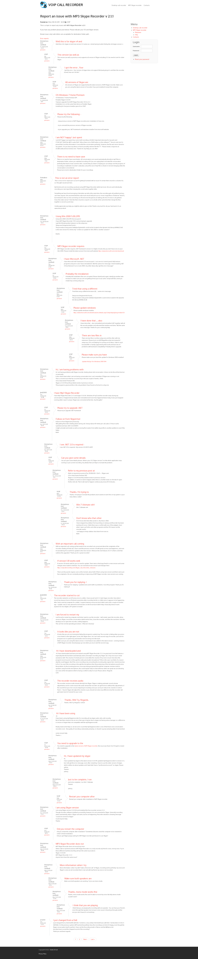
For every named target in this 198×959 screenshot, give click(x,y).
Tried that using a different (84, 288)
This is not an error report (66, 178)
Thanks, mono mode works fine (82, 891)
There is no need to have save (71, 156)
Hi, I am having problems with (70, 369)
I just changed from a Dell (65, 920)
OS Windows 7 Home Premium (70, 95)
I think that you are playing (85, 905)
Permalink (42, 50)
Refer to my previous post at (81, 470)
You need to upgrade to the (70, 743)
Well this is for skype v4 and (69, 41)
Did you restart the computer (70, 829)
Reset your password (142, 59)
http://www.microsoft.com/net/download (111, 251)
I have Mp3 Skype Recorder (67, 393)
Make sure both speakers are (78, 878)
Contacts (147, 5)
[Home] (43, 7)
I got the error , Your (73, 67)
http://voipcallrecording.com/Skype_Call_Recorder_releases (76, 568)
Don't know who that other (89, 518)
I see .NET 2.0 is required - (72, 444)
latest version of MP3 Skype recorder (86, 746)
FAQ (136, 35)
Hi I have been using (65, 713)
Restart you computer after (82, 796)
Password (136, 50)
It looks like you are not (68, 631)
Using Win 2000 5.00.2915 (68, 216)
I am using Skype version (67, 807)
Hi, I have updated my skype (77, 756)
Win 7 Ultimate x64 (85, 504)
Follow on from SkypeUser (68, 419)
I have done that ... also (91, 320)
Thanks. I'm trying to (79, 492)
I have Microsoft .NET (74, 258)
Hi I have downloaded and (68, 650)
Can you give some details (73, 457)
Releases (138, 32)
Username (136, 46)
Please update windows (85, 307)
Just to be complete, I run (80, 779)
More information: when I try (73, 865)
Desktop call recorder (119, 5)
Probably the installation (77, 273)
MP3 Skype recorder (135, 5)
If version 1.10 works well (68, 560)
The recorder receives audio (70, 680)
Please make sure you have (94, 354)
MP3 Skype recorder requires (70, 246)
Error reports (44, 38)
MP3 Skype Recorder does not (70, 843)
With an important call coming (70, 543)
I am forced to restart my (67, 614)
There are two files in (91, 335)
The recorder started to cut (67, 595)
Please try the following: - (69, 114)
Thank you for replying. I (75, 582)
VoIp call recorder (65, 5)
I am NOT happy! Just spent (69, 137)
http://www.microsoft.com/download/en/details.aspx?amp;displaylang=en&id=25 (99, 312)
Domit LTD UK (53, 950)
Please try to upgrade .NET (70, 407)
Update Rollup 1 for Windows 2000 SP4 (94, 361)
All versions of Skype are (76, 82)
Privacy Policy (42, 954)
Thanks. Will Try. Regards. (76, 700)
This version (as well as (68, 54)
